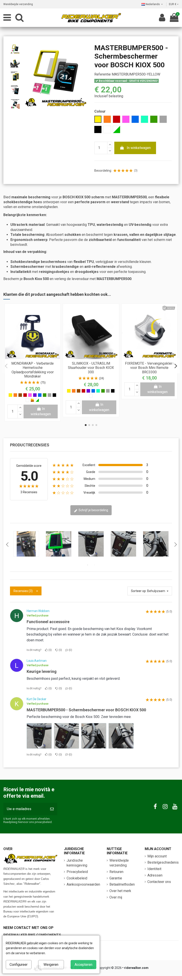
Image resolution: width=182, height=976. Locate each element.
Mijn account (157, 856)
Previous (6, 544)
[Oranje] (15, 395)
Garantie (115, 878)
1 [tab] (87, 565)
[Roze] (30, 395)
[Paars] (35, 395)
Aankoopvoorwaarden (83, 884)
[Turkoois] (98, 391)
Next (175, 544)
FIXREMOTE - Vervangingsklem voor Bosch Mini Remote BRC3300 (149, 367)
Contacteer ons (159, 882)
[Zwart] (54, 395)
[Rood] (25, 395)
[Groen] (44, 395)
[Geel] (10, 395)
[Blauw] (40, 395)
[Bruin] (20, 395)
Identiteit (154, 869)
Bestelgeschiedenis (163, 862)
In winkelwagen (139, 148)
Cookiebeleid (77, 878)
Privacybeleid (77, 872)
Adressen (154, 875)
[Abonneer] (52, 809)
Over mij (115, 897)
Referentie (102, 74)
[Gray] (49, 395)
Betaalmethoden (122, 884)
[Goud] (32, 400)
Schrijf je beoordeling (93, 510)
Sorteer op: (138, 591)
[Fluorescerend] (37, 400)
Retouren (116, 872)
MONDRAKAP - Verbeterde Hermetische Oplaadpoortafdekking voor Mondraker (32, 369)
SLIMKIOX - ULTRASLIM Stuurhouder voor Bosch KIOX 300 (91, 367)
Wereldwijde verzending (18, 4)
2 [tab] (94, 565)
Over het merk (120, 891)
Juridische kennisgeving (77, 862)
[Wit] (27, 400)
